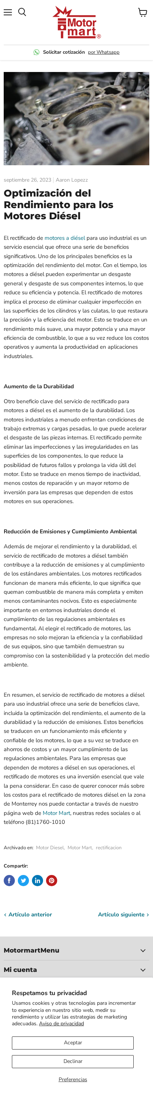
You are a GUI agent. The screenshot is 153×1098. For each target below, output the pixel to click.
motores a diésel (65, 238)
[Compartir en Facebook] (9, 880)
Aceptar (73, 1042)
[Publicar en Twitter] (23, 880)
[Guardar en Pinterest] (51, 880)
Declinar (73, 1061)
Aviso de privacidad (61, 1023)
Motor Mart (56, 813)
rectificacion (108, 847)
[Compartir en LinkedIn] (37, 880)
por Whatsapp (104, 52)
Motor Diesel (50, 847)
